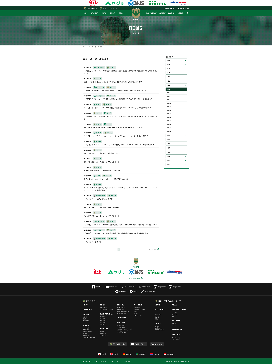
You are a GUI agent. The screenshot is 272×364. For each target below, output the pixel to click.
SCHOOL (120, 305)
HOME (84, 47)
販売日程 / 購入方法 (87, 332)
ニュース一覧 (92, 47)
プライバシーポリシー (115, 361)
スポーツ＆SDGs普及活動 (123, 311)
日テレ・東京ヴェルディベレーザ (169, 301)
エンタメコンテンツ (138, 313)
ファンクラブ (137, 307)
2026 (168, 60)
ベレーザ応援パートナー (178, 339)
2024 (168, 69)
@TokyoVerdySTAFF (129, 287)
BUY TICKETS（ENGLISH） (89, 337)
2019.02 (169, 128)
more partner (134, 278)
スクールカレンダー (121, 313)
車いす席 (85, 333)
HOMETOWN (171, 13)
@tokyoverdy (122, 291)
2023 (168, 73)
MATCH (104, 13)
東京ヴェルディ (92, 8)
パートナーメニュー (121, 327)
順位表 (84, 319)
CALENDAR (94, 13)
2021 (168, 81)
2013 (168, 156)
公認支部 (102, 324)
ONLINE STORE (184, 8)
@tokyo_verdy (162, 287)
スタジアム (102, 318)
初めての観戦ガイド (87, 321)
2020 (168, 85)
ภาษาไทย (156, 354)
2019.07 (169, 110)
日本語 (104, 354)
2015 (168, 148)
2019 (168, 89)
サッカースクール (121, 307)
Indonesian (170, 354)
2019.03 (169, 124)
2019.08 (169, 107)
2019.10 (169, 100)
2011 (168, 164)
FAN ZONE (138, 305)
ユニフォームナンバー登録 (106, 309)
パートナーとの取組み (122, 333)
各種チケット (86, 335)
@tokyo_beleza (146, 287)
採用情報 (127, 361)
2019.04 (169, 121)
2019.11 (169, 96)
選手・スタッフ (103, 307)
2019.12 (169, 93)
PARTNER (180, 13)
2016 (168, 144)
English (116, 354)
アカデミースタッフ (104, 335)
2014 (168, 152)
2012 (168, 160)
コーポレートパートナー (123, 325)
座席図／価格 (158, 328)
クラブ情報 (102, 316)
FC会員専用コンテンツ (139, 309)
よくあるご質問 (87, 361)
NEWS (85, 13)
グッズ (135, 311)
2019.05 (169, 117)
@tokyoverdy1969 (150, 291)
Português (142, 354)
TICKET (112, 13)
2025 (168, 64)
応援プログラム (137, 315)
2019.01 (169, 131)
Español (128, 354)
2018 (168, 135)
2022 (168, 77)
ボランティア (103, 322)
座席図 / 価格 (86, 330)
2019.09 (169, 103)
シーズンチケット (87, 328)
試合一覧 (85, 317)
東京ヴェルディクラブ (110, 8)
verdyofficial (99, 287)
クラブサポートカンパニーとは (124, 329)
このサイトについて (100, 361)
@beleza (135, 291)
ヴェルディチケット (140, 344)
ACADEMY (162, 13)
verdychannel (113, 287)
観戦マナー (102, 320)
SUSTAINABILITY (169, 8)
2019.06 (169, 114)
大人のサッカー (120, 309)
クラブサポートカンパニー (123, 331)
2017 (168, 140)
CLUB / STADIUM (151, 13)
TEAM (121, 13)
